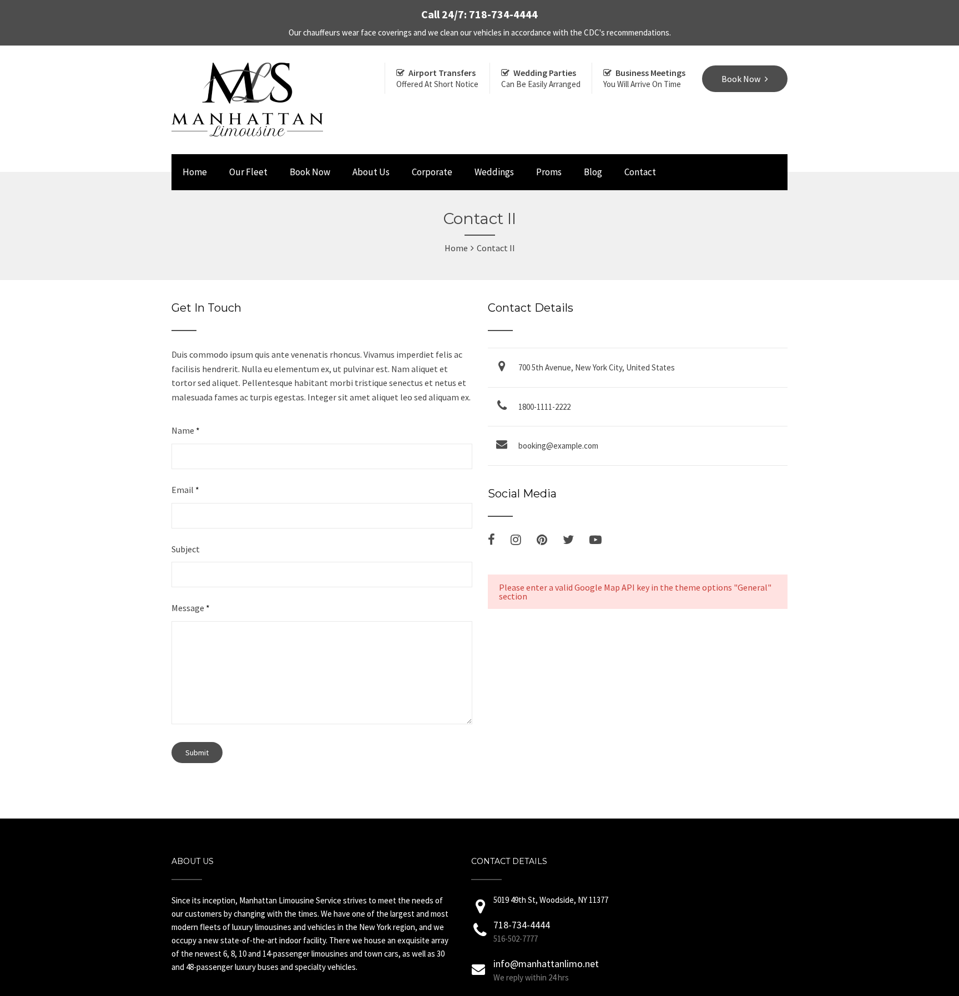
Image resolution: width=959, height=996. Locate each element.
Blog (593, 172)
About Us (371, 172)
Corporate (432, 172)
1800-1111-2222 (544, 407)
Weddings (494, 172)
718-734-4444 (521, 924)
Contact (640, 172)
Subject (185, 549)
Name (185, 430)
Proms (549, 172)
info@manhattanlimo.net (546, 963)
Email (185, 489)
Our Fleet (248, 172)
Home (195, 172)
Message (190, 607)
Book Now (310, 172)
